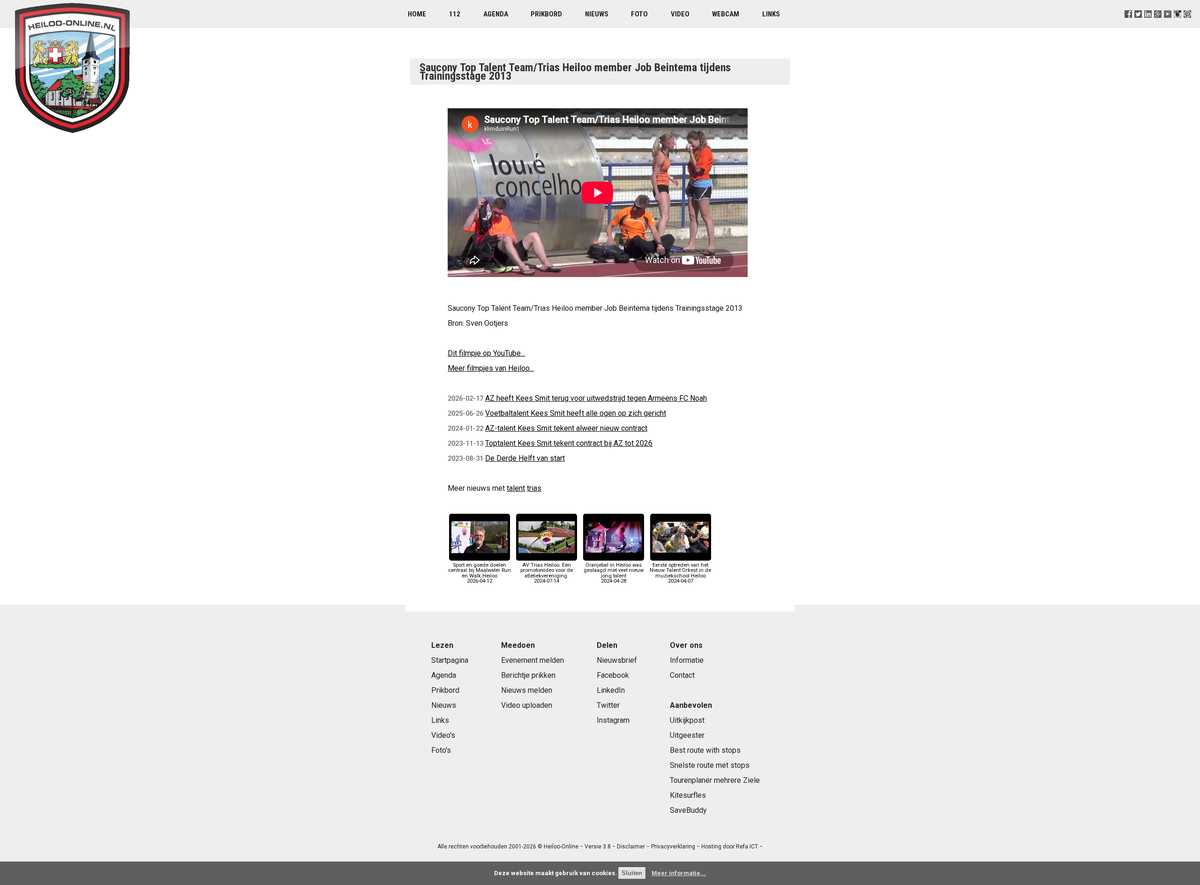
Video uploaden (526, 705)
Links (771, 14)
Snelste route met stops (710, 765)
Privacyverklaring (673, 846)
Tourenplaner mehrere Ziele (715, 780)
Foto (639, 14)
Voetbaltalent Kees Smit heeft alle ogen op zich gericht (575, 413)
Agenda (495, 14)
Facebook (613, 675)
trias (534, 488)
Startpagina (449, 660)
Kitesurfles (688, 795)
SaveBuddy (688, 810)
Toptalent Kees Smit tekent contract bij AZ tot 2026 (568, 443)
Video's (443, 735)
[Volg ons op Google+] (1158, 25)
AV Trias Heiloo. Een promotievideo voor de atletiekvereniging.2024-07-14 (546, 573)
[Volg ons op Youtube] (1168, 25)
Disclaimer (631, 846)
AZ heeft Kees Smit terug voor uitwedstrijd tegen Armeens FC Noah (596, 398)
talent (516, 488)
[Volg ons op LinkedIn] (1148, 25)
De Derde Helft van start (525, 458)
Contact (682, 675)
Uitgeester (687, 735)
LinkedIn (611, 690)
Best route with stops (705, 750)
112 (454, 14)
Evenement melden (532, 660)
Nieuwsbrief (617, 660)
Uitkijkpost (687, 720)
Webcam (725, 14)
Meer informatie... (679, 873)
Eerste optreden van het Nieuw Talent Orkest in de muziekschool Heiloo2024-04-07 (680, 573)
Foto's (441, 750)
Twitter (608, 705)
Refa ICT (747, 846)
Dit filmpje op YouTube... (486, 353)
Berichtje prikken (528, 675)
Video (680, 14)
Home (417, 14)
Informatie (687, 660)
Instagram (613, 720)
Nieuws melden (526, 690)
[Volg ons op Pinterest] (1188, 25)
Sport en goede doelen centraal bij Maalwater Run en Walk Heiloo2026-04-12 (479, 573)
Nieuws (596, 14)
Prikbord (546, 14)
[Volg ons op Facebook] (1128, 25)
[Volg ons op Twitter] (1138, 25)
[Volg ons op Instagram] (1178, 25)
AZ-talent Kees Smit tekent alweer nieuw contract (566, 428)
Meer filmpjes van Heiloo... (491, 368)
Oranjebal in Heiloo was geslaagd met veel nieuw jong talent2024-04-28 (614, 573)
